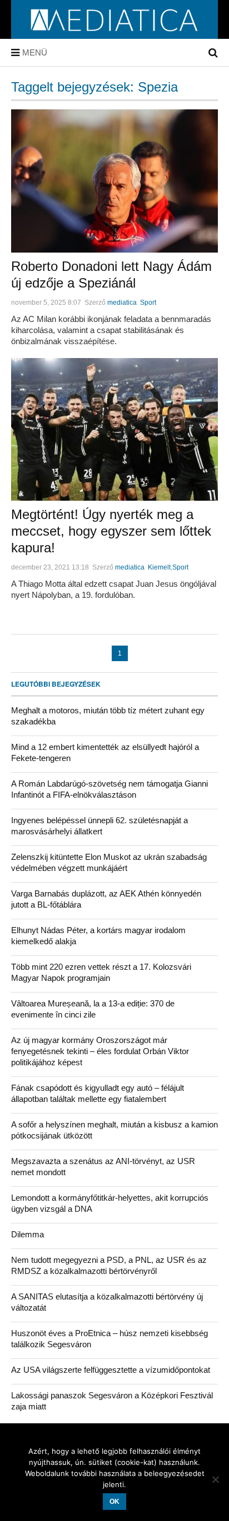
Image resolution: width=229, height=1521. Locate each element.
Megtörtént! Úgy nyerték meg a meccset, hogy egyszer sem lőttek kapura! (111, 531)
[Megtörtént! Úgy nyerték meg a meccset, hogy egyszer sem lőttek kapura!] (114, 429)
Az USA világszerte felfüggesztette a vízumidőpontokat (110, 1369)
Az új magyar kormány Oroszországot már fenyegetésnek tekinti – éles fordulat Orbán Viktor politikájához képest (100, 1051)
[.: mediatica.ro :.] (114, 35)
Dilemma (27, 1234)
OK (114, 1501)
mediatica (122, 302)
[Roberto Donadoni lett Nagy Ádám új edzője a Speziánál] (114, 181)
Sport (148, 302)
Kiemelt (159, 567)
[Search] (213, 53)
